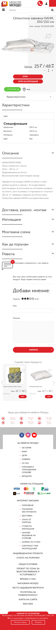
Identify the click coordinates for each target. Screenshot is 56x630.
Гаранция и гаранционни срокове (29, 470)
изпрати (33, 350)
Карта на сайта (28, 599)
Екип (24, 451)
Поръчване (28, 505)
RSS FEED (28, 604)
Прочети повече (20, 622)
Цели (24, 455)
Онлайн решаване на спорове (29, 535)
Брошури (27, 476)
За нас (25, 463)
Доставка (27, 516)
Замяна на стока (31, 542)
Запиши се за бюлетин (28, 613)
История (26, 448)
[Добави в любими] (23, 370)
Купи (22, 396)
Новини (26, 459)
